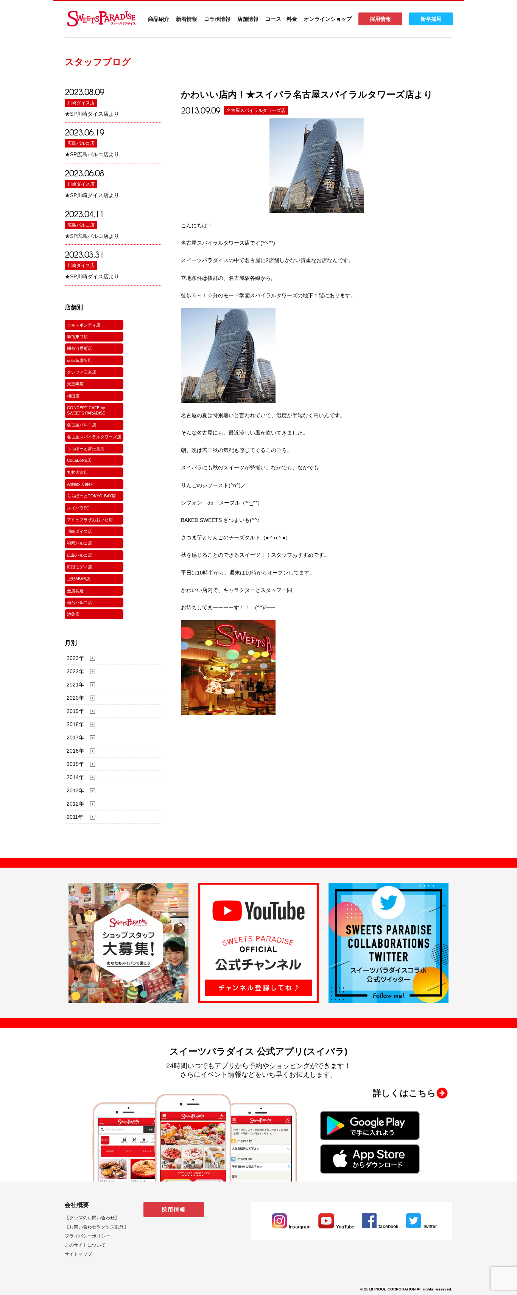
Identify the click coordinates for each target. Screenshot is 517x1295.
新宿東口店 (77, 336)
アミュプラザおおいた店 (90, 519)
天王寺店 (75, 384)
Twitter (430, 1226)
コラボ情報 (217, 19)
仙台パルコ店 (79, 602)
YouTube (345, 1227)
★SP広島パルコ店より (92, 154)
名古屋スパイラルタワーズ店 (94, 437)
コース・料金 (281, 19)
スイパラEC (78, 508)
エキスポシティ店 (83, 325)
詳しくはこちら (404, 1093)
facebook (388, 1226)
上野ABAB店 (78, 578)
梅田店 (73, 396)
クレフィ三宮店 (81, 372)
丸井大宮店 (77, 472)
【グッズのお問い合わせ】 (92, 1217)
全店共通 (75, 590)
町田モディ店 (79, 567)
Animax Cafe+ (80, 484)
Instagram (300, 1227)
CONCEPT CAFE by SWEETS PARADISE (86, 410)
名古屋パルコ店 (81, 424)
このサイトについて (85, 1245)
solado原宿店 (79, 360)
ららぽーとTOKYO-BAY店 (91, 496)
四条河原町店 (79, 348)
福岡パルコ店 (79, 543)
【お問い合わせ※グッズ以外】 (96, 1227)
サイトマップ (78, 1254)
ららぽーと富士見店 (85, 448)
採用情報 (380, 19)
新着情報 (186, 19)
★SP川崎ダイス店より (92, 114)
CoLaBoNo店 (79, 460)
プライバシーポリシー (87, 1236)
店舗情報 (247, 19)
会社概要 (77, 1205)
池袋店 (73, 614)
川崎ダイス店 (81, 103)
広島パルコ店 (81, 143)
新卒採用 (431, 19)
